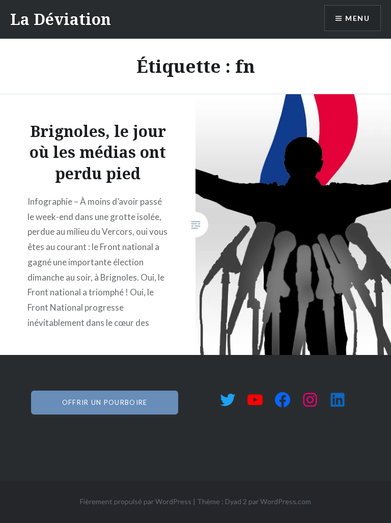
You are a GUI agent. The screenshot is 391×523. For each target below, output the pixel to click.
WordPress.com (285, 501)
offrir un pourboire (105, 402)
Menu (357, 18)
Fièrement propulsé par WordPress (135, 501)
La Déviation (60, 19)
